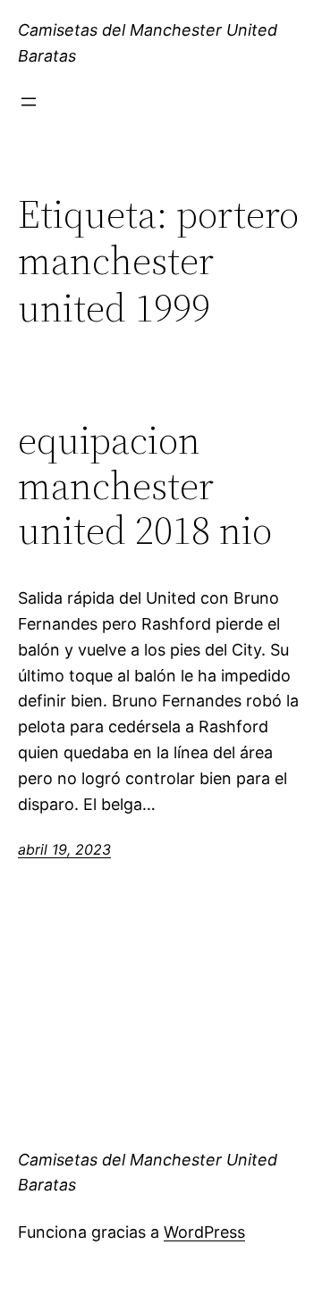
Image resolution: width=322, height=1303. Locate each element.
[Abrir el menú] (28, 102)
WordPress (204, 1232)
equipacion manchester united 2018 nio (145, 486)
